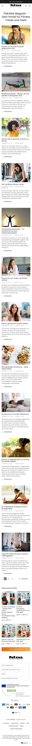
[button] (26, 5)
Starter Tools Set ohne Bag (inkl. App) (8, 640)
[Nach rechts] (28, 1)
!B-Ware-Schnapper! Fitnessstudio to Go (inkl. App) (23, 609)
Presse (21, 726)
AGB (28, 723)
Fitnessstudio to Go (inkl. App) (23, 640)
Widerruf (22, 723)
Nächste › (25, 579)
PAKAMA (13, 719)
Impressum (6, 723)
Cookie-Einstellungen (16, 728)
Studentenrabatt (13, 726)
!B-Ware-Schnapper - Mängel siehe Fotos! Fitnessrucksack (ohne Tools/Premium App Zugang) (8, 612)
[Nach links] (3, 1)
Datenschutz (14, 723)
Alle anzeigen (16, 649)
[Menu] (2, 5)
